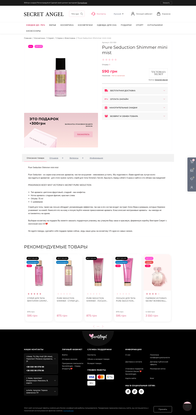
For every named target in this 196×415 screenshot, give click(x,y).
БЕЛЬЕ (52, 25)
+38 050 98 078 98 (35, 367)
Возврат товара (94, 363)
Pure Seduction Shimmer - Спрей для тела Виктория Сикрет (68, 299)
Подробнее (82, 3)
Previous (94, 326)
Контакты (91, 355)
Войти (65, 355)
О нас (127, 355)
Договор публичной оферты (159, 363)
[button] (163, 14)
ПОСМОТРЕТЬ (83, 134)
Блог (152, 378)
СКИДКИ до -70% (35, 25)
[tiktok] (134, 391)
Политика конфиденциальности (160, 356)
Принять (163, 409)
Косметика (67, 25)
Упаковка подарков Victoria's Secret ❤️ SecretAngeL (134, 371)
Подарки (126, 25)
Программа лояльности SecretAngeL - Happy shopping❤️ (72, 366)
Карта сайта (130, 378)
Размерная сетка (157, 369)
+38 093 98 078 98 (35, 370)
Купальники (155, 25)
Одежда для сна (107, 25)
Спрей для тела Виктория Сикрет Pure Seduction (37, 299)
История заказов (69, 359)
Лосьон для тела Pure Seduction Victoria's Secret (125, 299)
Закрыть (166, 3)
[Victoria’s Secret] (158, 73)
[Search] (82, 14)
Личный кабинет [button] (144, 14)
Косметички (85, 25)
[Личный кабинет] (191, 187)
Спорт (139, 25)
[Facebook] (128, 391)
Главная (28, 38)
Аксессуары (33, 31)
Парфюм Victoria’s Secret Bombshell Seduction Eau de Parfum (156, 299)
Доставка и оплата (133, 362)
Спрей (50, 38)
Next (102, 326)
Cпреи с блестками (65, 38)
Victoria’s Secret (161, 80)
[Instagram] (141, 391)
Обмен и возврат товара (98, 359)
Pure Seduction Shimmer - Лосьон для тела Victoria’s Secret (96, 299)
